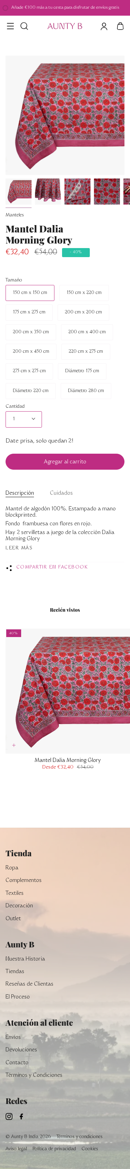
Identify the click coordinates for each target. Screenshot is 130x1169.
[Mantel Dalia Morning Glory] (19, 191)
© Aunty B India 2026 (28, 1137)
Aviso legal (16, 1149)
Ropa (12, 868)
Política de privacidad (54, 1149)
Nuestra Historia (25, 959)
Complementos (24, 880)
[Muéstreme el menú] (11, 26)
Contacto (17, 1063)
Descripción (20, 493)
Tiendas (15, 972)
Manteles (15, 215)
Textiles (15, 893)
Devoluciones (21, 1050)
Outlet (13, 919)
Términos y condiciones (80, 1137)
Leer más (19, 548)
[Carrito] (120, 26)
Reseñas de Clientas (29, 984)
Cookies (89, 1149)
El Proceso (18, 997)
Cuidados (61, 493)
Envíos (13, 1037)
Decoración (19, 906)
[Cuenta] (103, 26)
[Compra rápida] (13, 745)
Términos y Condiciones (34, 1075)
